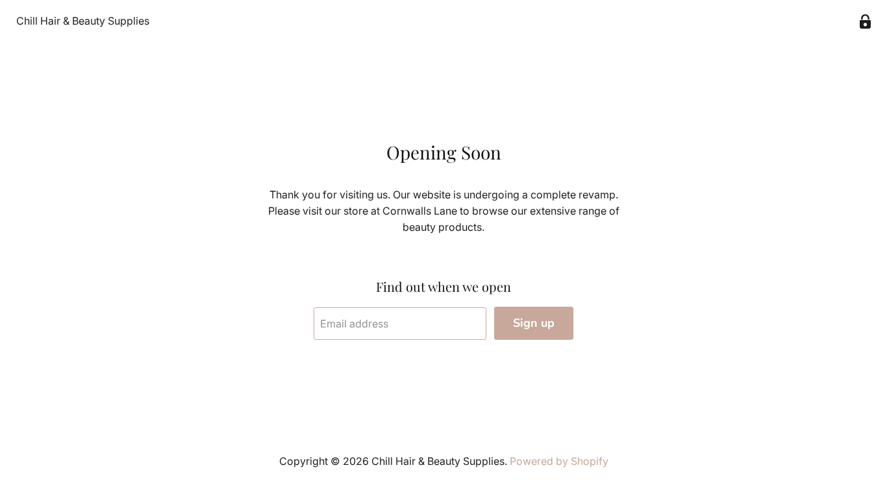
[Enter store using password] (865, 21)
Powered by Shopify (559, 461)
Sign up (534, 323)
